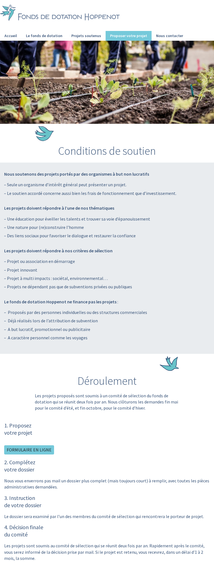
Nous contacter (169, 35)
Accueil (10, 35)
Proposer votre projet (128, 35)
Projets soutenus (86, 35)
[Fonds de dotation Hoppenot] (60, 13)
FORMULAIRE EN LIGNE (29, 450)
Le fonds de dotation (44, 35)
